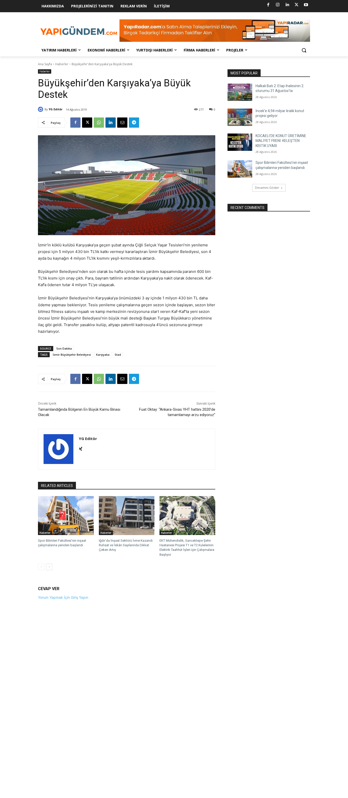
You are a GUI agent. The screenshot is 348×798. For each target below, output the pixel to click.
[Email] (122, 122)
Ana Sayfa (45, 64)
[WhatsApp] (99, 122)
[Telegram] (134, 122)
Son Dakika (64, 348)
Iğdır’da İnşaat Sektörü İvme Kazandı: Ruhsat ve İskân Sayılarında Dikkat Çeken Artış (126, 545)
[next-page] (49, 567)
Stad (118, 354)
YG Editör (55, 109)
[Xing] (81, 448)
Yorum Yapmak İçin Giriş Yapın (63, 597)
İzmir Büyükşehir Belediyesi (72, 354)
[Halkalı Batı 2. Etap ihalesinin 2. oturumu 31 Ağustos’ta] (239, 92)
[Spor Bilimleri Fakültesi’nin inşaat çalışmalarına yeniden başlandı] (66, 515)
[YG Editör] (41, 109)
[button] (304, 50)
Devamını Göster (267, 187)
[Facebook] (268, 5)
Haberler (61, 64)
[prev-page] (41, 567)
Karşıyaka (103, 354)
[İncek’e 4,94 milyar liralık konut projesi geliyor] (239, 117)
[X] (296, 5)
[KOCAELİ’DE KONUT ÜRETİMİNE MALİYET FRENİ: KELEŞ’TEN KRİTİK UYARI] (239, 142)
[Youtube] (306, 5)
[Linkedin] (287, 5)
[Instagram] (278, 5)
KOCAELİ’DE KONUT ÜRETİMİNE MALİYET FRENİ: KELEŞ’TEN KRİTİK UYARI (281, 141)
